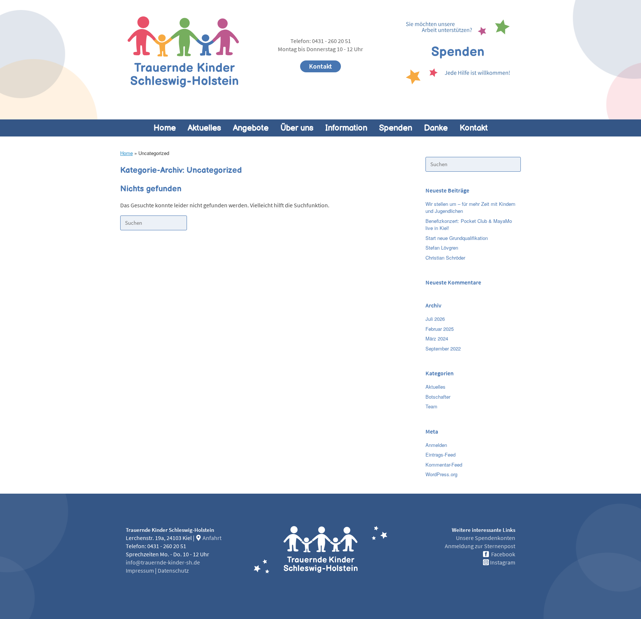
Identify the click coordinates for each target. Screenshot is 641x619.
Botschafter (437, 396)
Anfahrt (211, 538)
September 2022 (443, 348)
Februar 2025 (439, 328)
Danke (436, 128)
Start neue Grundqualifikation (456, 237)
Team (431, 406)
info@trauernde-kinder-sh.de (163, 562)
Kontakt (320, 66)
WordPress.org (441, 474)
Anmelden (436, 444)
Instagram (502, 562)
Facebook (503, 554)
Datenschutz (173, 570)
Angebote (251, 128)
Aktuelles (204, 128)
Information (346, 128)
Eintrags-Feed (440, 454)
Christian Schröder (445, 257)
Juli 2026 (435, 318)
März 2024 (436, 338)
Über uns (296, 128)
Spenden (395, 128)
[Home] (183, 52)
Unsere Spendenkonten (485, 538)
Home (165, 128)
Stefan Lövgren (441, 247)
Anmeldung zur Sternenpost (480, 546)
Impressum (140, 570)
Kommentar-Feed (443, 464)
